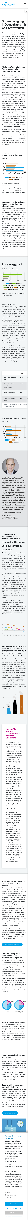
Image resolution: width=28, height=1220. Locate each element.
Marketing (8, 1197)
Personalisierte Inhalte (11, 1195)
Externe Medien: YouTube (12, 1200)
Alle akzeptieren (14, 1204)
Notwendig (8, 1192)
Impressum (8, 1216)
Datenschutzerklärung (17, 1216)
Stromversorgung (10, 1113)
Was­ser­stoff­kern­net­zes (14, 142)
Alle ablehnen (14, 1213)
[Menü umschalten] (25, 3)
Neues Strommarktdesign (12, 944)
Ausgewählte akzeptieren (14, 1208)
